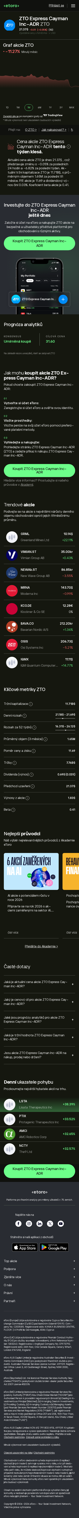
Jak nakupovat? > (53, 130)
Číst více (13, 932)
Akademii (27, 485)
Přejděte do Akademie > (41, 946)
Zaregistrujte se (11, 116)
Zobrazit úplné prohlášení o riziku (42, 1437)
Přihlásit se (56, 5)
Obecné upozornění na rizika (18, 1452)
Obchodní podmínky (14, 1437)
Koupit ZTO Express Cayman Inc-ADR (40, 243)
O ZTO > (31, 130)
